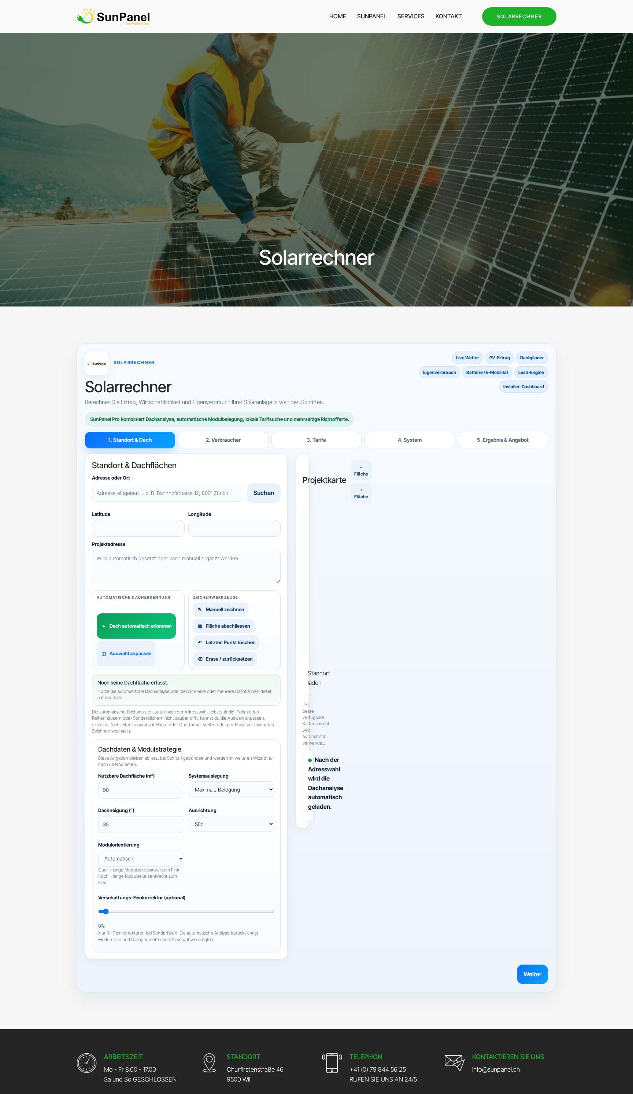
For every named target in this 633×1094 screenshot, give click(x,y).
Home (337, 16)
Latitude (101, 514)
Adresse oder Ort (111, 477)
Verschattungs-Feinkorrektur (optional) (141, 897)
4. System (410, 440)
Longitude (199, 514)
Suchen (263, 492)
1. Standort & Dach (130, 440)
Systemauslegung (209, 776)
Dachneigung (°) (116, 810)
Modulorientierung (119, 845)
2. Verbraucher (223, 440)
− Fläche (361, 470)
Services (411, 16)
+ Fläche (361, 493)
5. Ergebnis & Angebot (503, 440)
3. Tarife (316, 440)
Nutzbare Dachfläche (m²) (126, 776)
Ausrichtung (202, 810)
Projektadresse (108, 544)
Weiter (532, 974)
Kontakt (449, 16)
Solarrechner (519, 16)
